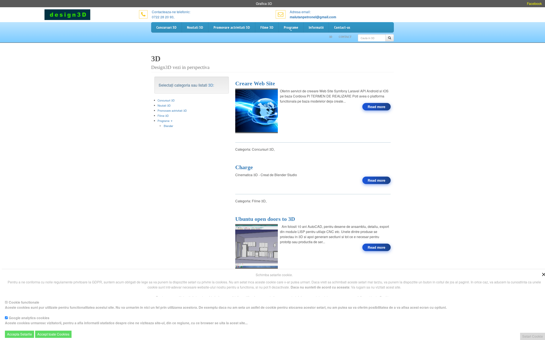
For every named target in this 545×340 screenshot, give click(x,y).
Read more (376, 106)
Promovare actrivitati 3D (232, 27)
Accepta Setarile (19, 334)
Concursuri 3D (166, 27)
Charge (244, 167)
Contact (345, 37)
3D (210, 85)
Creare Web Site (255, 83)
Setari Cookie (532, 336)
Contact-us (342, 27)
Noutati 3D (195, 27)
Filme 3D (266, 27)
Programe (291, 27)
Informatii (316, 27)
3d (330, 37)
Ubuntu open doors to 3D (265, 219)
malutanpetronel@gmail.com (313, 16)
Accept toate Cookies (53, 334)
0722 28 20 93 (163, 16)
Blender (168, 126)
